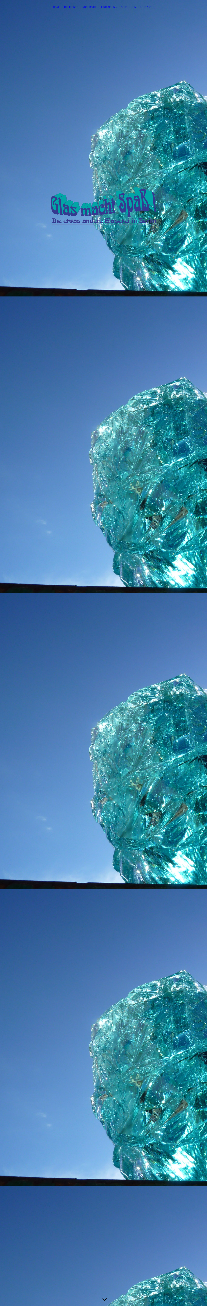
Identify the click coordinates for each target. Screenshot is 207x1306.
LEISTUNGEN (107, 7)
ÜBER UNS (70, 7)
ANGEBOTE (89, 7)
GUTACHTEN (128, 7)
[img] (103, 206)
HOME (56, 7)
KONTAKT (146, 7)
